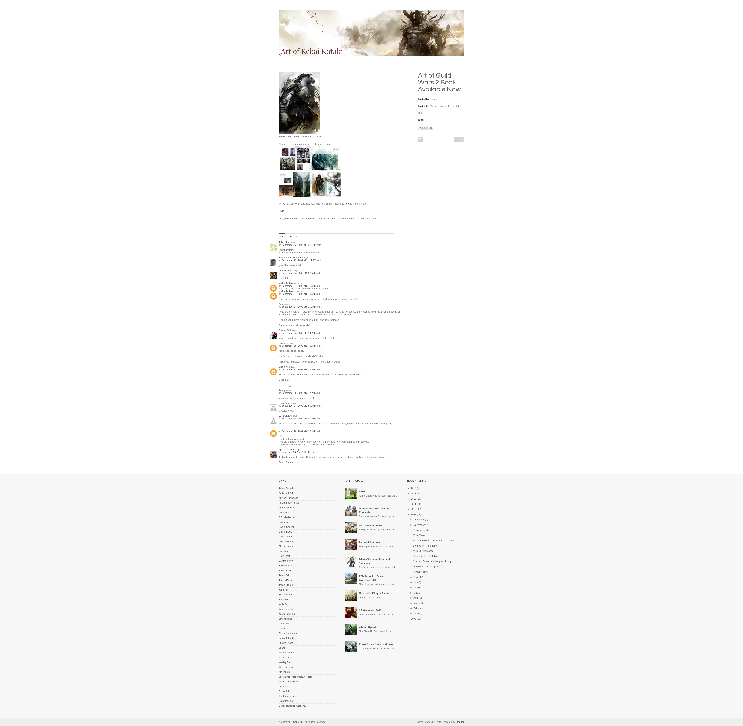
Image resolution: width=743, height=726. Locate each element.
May (415, 592)
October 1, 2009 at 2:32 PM (296, 452)
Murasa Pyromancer (423, 551)
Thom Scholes (286, 652)
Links (362, 491)
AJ (280, 428)
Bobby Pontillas (287, 507)
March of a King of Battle (374, 593)
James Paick (285, 580)
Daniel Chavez (286, 527)
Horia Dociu (285, 556)
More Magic (419, 535)
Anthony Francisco (288, 498)
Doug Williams (286, 541)
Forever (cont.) (420, 572)
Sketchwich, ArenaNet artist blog (295, 677)
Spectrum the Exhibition (425, 556)
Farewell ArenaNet (370, 542)
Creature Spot (286, 701)
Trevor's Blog (285, 657)
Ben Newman (286, 270)
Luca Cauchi (285, 403)
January (417, 613)
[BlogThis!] (423, 128)
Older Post (461, 139)
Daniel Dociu (285, 532)
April (415, 598)
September (419, 530)
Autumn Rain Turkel (289, 503)
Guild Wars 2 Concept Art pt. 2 (428, 566)
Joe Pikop (284, 599)
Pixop (438, 722)
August (417, 577)
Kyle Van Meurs (287, 449)
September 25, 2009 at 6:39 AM (298, 369)
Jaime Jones (285, 570)
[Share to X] (427, 128)
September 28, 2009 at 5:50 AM (298, 418)
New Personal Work (370, 525)
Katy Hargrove (286, 609)
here (347, 203)
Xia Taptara (285, 672)
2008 (413, 619)
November (419, 525)
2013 (413, 493)
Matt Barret (284, 628)
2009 (413, 514)
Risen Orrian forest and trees (376, 644)
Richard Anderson (288, 633)
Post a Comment (287, 462)
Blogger (460, 722)
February (418, 608)
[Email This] (420, 128)
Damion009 (285, 330)
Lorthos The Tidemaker (425, 545)
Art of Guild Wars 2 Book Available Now (439, 82)
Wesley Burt (285, 662)
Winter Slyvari (367, 627)
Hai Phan (283, 551)
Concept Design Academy (292, 706)
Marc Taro (284, 623)
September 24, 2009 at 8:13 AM (298, 294)
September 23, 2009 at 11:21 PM (299, 260)
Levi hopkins (285, 619)
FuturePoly (284, 691)
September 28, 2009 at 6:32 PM (298, 431)
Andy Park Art (286, 493)
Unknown (284, 343)
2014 (413, 488)
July (415, 582)
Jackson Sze (285, 565)
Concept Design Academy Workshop (432, 561)
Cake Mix (298, 722)
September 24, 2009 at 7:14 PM (298, 333)
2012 (413, 498)
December (419, 519)
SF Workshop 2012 (370, 610)
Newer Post (456, 139)
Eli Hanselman (286, 546)
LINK (281, 211)
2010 (413, 509)
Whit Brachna (286, 667)
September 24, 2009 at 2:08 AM (298, 273)
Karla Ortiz (284, 604)
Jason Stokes (286, 585)
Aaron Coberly (286, 488)
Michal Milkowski (287, 283)
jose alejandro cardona (291, 257)
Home (420, 139)
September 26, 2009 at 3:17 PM (298, 393)
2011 (413, 504)
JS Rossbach (286, 594)
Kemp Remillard (287, 614)
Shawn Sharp (286, 643)
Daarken (283, 522)
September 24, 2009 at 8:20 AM (298, 306)
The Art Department (289, 681)
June (416, 587)
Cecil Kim (284, 512)
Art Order (283, 686)
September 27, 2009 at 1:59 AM (298, 405)
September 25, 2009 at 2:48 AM (298, 346)
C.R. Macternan (287, 517)
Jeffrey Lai (284, 242)
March (416, 603)
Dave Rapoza (286, 536)
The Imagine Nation (289, 696)
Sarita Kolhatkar (287, 638)
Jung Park (284, 590)
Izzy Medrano (286, 561)
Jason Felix (285, 575)
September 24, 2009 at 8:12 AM (298, 286)
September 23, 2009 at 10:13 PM (299, 245)
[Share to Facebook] (431, 128)
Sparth (282, 648)
